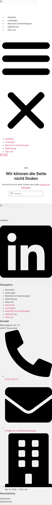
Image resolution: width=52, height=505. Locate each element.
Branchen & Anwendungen (20, 24)
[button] (26, 84)
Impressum (5, 498)
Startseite (12, 17)
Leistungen (13, 20)
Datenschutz (6, 501)
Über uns (12, 30)
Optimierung (13, 27)
